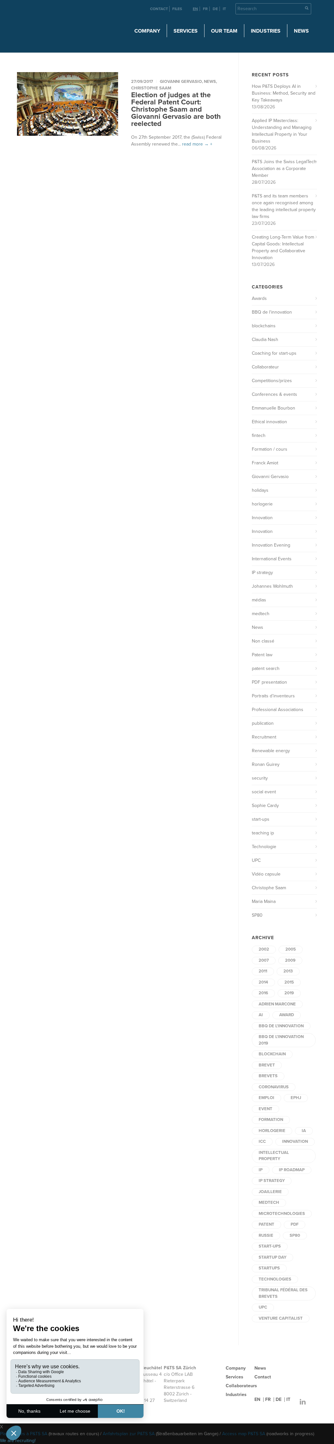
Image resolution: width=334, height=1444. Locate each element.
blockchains (264, 326)
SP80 (257, 915)
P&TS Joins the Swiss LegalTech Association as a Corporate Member (284, 168)
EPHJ (296, 1097)
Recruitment (264, 737)
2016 (263, 993)
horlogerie (262, 504)
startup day (272, 1257)
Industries (236, 1394)
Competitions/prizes (272, 380)
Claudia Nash (265, 339)
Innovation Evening (271, 545)
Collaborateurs (241, 1386)
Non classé (263, 641)
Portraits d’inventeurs (273, 696)
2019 (289, 993)
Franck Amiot (265, 463)
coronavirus (274, 1087)
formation (271, 1119)
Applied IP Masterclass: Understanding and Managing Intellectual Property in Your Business (281, 131)
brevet (267, 1065)
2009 (290, 960)
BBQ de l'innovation (272, 312)
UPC (256, 860)
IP (261, 1169)
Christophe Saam (151, 88)
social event (264, 792)
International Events (272, 559)
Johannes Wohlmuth (272, 586)
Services (234, 1377)
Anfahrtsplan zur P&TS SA (129, 1433)
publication (263, 723)
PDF (294, 1224)
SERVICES (186, 31)
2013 (288, 971)
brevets (268, 1076)
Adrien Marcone (277, 1004)
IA (304, 1130)
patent (266, 1224)
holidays (260, 490)
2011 (263, 971)
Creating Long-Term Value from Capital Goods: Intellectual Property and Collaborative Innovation (283, 247)
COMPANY (147, 31)
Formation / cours (269, 449)
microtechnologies (282, 1213)
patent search (266, 668)
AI (261, 1014)
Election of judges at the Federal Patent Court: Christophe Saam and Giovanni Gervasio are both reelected (176, 109)
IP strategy (262, 572)
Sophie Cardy (265, 805)
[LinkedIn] (302, 1402)
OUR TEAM (224, 31)
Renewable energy (271, 750)
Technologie (264, 846)
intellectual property (274, 1156)
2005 (290, 949)
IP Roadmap (292, 1169)
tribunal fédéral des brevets (283, 1293)
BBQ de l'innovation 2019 (281, 1040)
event (265, 1108)
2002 (264, 949)
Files (177, 9)
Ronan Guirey (266, 764)
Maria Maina (264, 901)
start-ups (260, 819)
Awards (259, 298)
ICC (262, 1141)
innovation (295, 1141)
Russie (266, 1235)
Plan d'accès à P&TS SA (23, 1433)
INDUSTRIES (266, 31)
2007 (264, 960)
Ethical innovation (269, 422)
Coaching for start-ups (274, 353)
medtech (260, 613)
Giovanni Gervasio (181, 81)
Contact (159, 9)
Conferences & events (274, 394)
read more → (195, 144)
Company (236, 1368)
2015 (289, 982)
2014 (263, 982)
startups (269, 1268)
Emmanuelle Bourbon (273, 408)
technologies (275, 1279)
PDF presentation (269, 682)
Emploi (266, 1097)
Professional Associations (277, 709)
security (260, 778)
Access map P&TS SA (243, 1433)
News (301, 31)
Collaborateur (265, 367)
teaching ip (263, 833)
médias (259, 600)
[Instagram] (289, 1402)
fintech (259, 435)
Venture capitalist (281, 1318)
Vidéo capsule (266, 874)
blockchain (272, 1054)
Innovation (262, 517)
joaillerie (270, 1191)
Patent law (262, 655)
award (286, 1014)
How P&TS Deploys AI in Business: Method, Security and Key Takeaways (283, 93)
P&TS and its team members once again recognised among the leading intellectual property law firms (284, 206)
